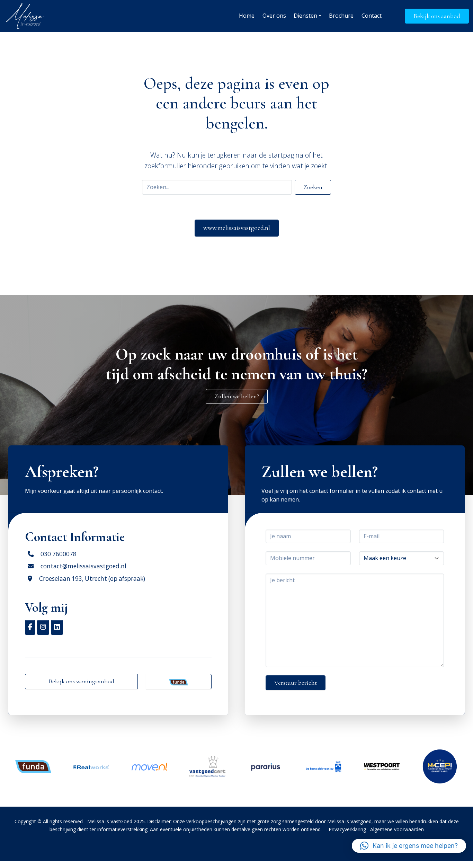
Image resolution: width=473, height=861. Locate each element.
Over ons (274, 15)
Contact (372, 15)
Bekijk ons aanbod (436, 16)
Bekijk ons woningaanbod (81, 681)
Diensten (305, 15)
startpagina (285, 155)
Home (247, 15)
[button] (409, 846)
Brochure (341, 15)
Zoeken (312, 187)
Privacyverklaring (347, 829)
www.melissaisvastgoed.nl (236, 228)
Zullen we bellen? (236, 396)
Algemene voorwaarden (397, 829)
